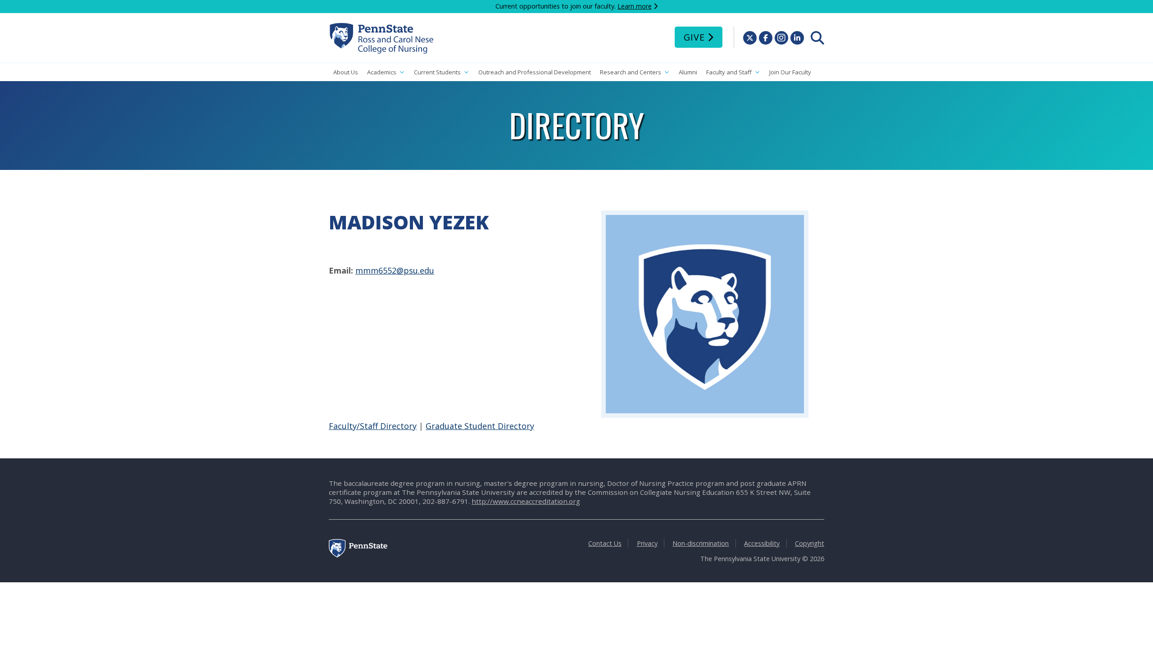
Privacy (647, 543)
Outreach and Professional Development (534, 72)
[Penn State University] (358, 555)
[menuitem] (817, 38)
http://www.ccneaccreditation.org (526, 501)
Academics (381, 72)
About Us (345, 72)
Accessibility (762, 543)
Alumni (688, 72)
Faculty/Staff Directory (373, 425)
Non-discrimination (700, 543)
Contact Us (605, 543)
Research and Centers (630, 72)
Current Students (437, 72)
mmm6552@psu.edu (394, 270)
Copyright (809, 543)
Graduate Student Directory (480, 425)
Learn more (634, 6)
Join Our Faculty (790, 72)
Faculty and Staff (729, 72)
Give (694, 37)
